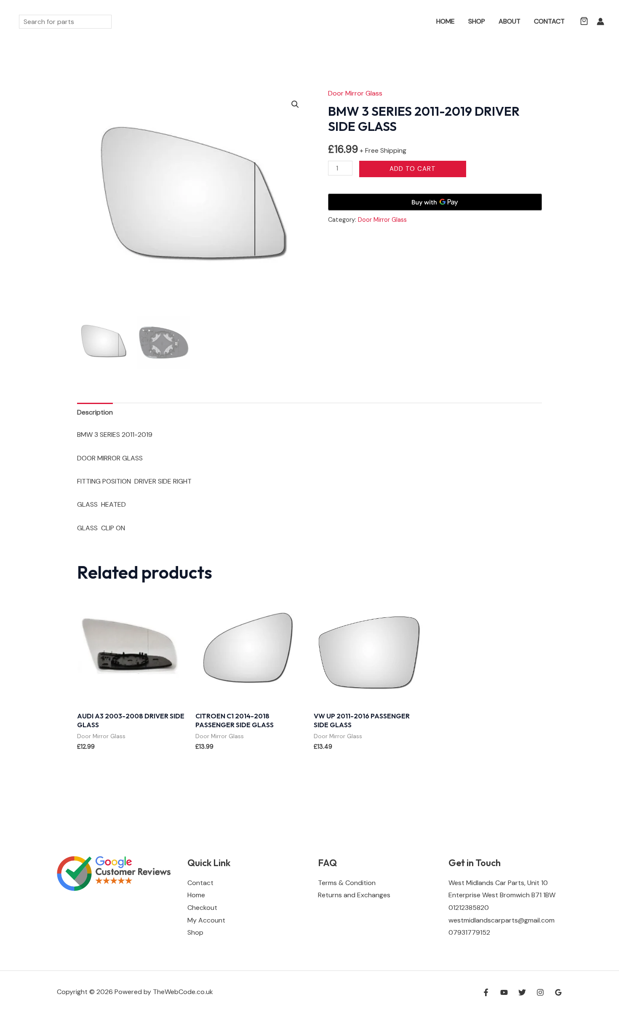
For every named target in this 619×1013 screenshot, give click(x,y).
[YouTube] (504, 992)
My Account (206, 920)
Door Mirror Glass (355, 93)
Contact (549, 21)
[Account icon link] (600, 21)
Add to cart (413, 169)
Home (445, 21)
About (509, 21)
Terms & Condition (347, 882)
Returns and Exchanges (354, 895)
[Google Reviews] (558, 992)
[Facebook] (486, 992)
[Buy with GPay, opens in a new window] (435, 202)
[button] (417, 21)
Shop (476, 21)
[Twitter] (522, 992)
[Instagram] (540, 992)
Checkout (202, 907)
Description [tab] (95, 412)
